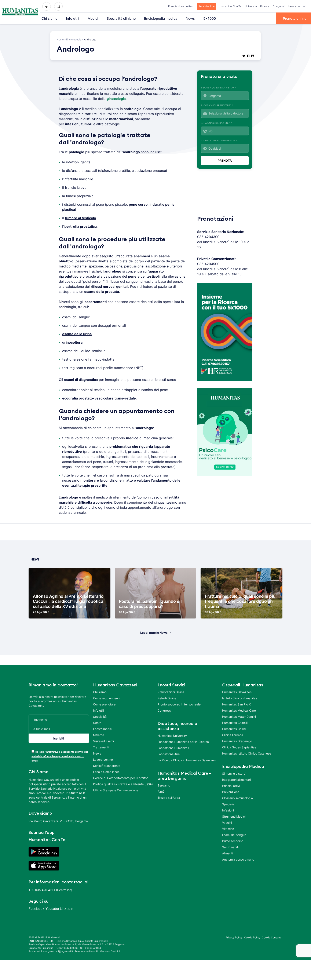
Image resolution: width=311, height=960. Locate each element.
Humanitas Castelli (235, 722)
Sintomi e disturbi (234, 773)
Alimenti (227, 853)
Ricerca (264, 6)
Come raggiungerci (106, 698)
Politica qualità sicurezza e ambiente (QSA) (123, 784)
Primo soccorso (232, 841)
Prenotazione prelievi (180, 6)
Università (251, 6)
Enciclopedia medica (160, 18)
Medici (93, 18)
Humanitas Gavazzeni (237, 692)
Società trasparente (106, 765)
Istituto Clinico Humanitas (239, 698)
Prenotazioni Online (171, 692)
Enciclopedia (73, 39)
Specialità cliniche (121, 18)
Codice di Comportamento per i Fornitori (120, 778)
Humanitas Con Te (230, 6)
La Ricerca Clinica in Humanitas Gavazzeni (187, 760)
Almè (161, 791)
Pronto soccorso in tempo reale (179, 704)
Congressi (279, 6)
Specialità (100, 716)
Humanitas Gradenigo (237, 741)
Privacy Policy (234, 937)
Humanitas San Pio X (236, 704)
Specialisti (229, 804)
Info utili (72, 18)
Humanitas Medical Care (239, 710)
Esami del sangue (234, 835)
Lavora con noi (296, 6)
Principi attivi (231, 786)
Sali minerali (230, 847)
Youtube (52, 908)
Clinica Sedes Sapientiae (239, 747)
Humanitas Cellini (234, 729)
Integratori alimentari (236, 779)
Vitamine (228, 829)
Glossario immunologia (237, 798)
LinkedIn (66, 908)
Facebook (36, 908)
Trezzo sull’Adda (169, 797)
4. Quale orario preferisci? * (219, 140)
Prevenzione (230, 792)
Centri (97, 722)
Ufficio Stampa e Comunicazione (115, 790)
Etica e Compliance (106, 772)
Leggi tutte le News (154, 632)
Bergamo (164, 785)
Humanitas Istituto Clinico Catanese (246, 753)
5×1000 (209, 18)
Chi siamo (49, 18)
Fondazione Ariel (169, 754)
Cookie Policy (252, 937)
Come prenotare (104, 704)
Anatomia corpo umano (238, 859)
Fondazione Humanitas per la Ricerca (183, 742)
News (190, 18)
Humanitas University (172, 735)
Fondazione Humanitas (173, 748)
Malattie (98, 735)
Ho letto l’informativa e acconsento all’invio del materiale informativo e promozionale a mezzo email (60, 756)
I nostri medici (102, 729)
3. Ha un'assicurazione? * (217, 122)
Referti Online (167, 698)
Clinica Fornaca (232, 735)
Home (60, 39)
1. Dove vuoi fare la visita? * (218, 87)
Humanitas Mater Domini (239, 716)
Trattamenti (101, 747)
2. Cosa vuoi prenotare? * (217, 105)
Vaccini (227, 822)
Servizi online (206, 6)
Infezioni (228, 810)
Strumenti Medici (233, 816)
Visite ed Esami (103, 741)
